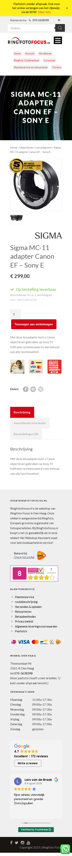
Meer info (44, 12)
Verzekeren (45, 53)
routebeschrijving (26, 601)
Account (29, 53)
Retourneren (23, 611)
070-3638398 (23, 673)
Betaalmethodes (25, 616)
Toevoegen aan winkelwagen (34, 324)
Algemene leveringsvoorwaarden (36, 626)
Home (17, 53)
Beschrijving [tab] (22, 412)
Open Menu (58, 40)
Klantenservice (24, 597)
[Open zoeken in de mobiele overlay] (36, 25)
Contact (56, 67)
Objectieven (26, 147)
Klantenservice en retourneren (31, 67)
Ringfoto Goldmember (26, 60)
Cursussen (49, 60)
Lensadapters (44, 147)
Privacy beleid (24, 621)
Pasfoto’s (21, 631)
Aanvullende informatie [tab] (30, 423)
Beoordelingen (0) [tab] (26, 434)
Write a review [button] (28, 763)
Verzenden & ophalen (28, 606)
